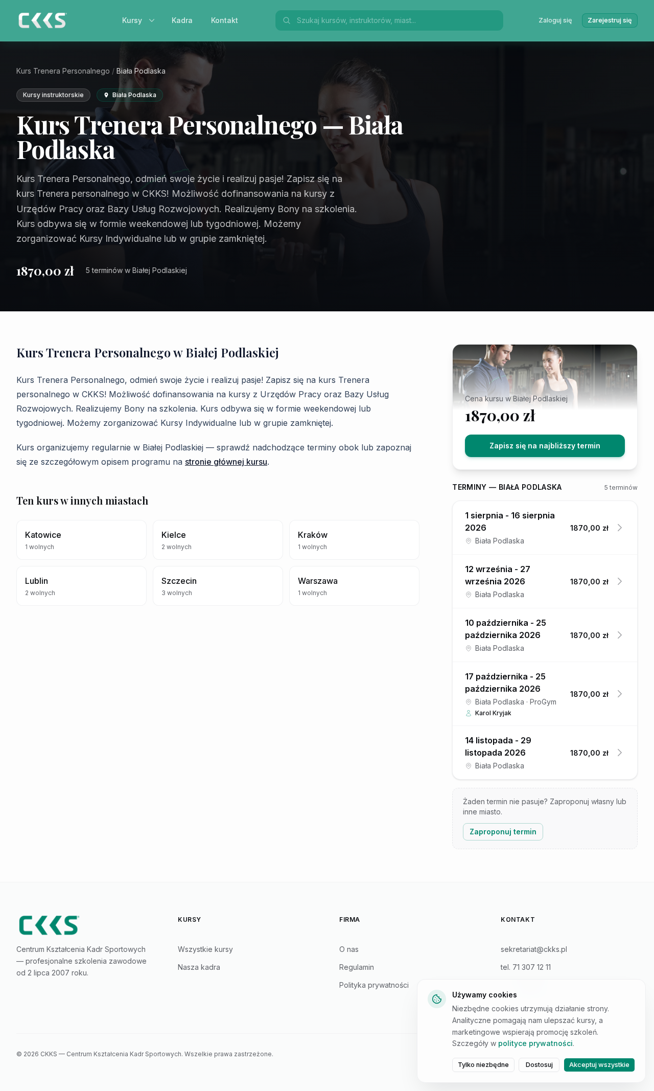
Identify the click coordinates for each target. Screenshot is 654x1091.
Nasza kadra (199, 967)
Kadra (182, 20)
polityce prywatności (535, 1043)
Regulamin (356, 967)
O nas (349, 949)
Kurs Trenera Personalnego (63, 70)
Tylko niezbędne (483, 1065)
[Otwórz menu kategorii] (153, 20)
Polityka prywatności (374, 985)
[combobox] (397, 20)
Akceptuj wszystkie (599, 1065)
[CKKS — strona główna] (84, 925)
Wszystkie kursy (205, 949)
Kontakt (224, 20)
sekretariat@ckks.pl (534, 949)
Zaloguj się (555, 20)
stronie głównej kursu (226, 462)
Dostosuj (539, 1065)
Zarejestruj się (610, 20)
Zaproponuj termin (503, 831)
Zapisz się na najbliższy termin (544, 445)
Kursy (132, 20)
